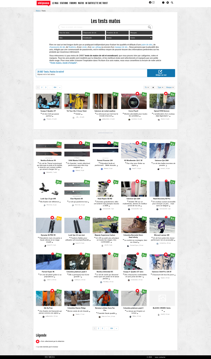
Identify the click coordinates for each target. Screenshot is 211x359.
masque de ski (121, 47)
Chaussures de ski (89, 33)
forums (73, 3)
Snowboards (87, 38)
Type (160, 87)
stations (64, 3)
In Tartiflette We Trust (96, 3)
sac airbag (96, 47)
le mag (55, 3)
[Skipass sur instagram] (153, 3)
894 (55, 87)
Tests (44, 11)
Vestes (109, 38)
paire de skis (146, 45)
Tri (146, 87)
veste (84, 47)
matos (81, 3)
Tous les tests (64, 33)
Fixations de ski (112, 33)
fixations (72, 47)
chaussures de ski (57, 47)
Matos (38, 11)
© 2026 (149, 357)
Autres (132, 38)
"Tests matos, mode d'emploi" (63, 63)
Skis (61, 38)
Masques (133, 33)
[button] (167, 2)
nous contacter (160, 357)
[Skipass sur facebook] (150, 3)
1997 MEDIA (50, 357)
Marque (169, 87)
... (50, 87)
